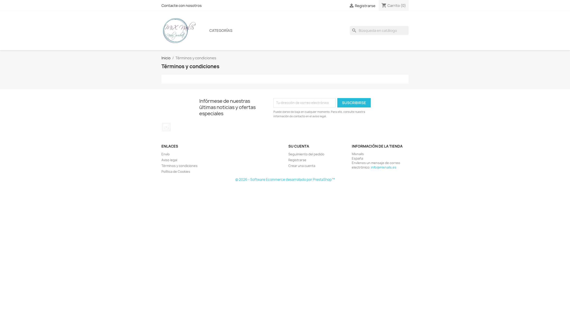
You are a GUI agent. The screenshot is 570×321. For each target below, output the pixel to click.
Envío (165, 154)
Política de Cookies (175, 171)
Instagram (166, 127)
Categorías (220, 30)
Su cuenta (298, 146)
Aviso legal (169, 160)
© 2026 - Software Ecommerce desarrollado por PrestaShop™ (285, 179)
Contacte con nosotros (181, 5)
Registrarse (297, 160)
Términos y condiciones (179, 166)
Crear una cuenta (301, 166)
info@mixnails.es (383, 167)
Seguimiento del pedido (306, 154)
